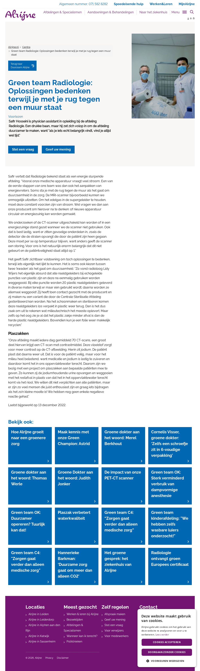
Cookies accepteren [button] (167, 642)
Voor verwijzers (114, 630)
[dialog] (167, 638)
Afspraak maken (114, 614)
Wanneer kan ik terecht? (82, 636)
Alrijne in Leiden (39, 614)
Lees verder (162, 634)
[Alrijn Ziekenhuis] (20, 15)
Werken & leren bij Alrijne (82, 614)
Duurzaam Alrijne (20, 66)
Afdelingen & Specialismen (64, 12)
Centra (26, 47)
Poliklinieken (74, 641)
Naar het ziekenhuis (153, 12)
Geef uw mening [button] (58, 149)
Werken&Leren (161, 4)
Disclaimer (63, 658)
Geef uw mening (114, 619)
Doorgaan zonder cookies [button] (167, 652)
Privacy (49, 658)
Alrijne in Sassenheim (42, 641)
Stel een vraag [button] (23, 149)
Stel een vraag (113, 625)
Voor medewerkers (116, 636)
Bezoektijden (75, 619)
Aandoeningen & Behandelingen (111, 12)
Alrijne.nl (13, 47)
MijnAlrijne (187, 4)
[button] (166, 660)
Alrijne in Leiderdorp (41, 619)
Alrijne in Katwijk (39, 636)
